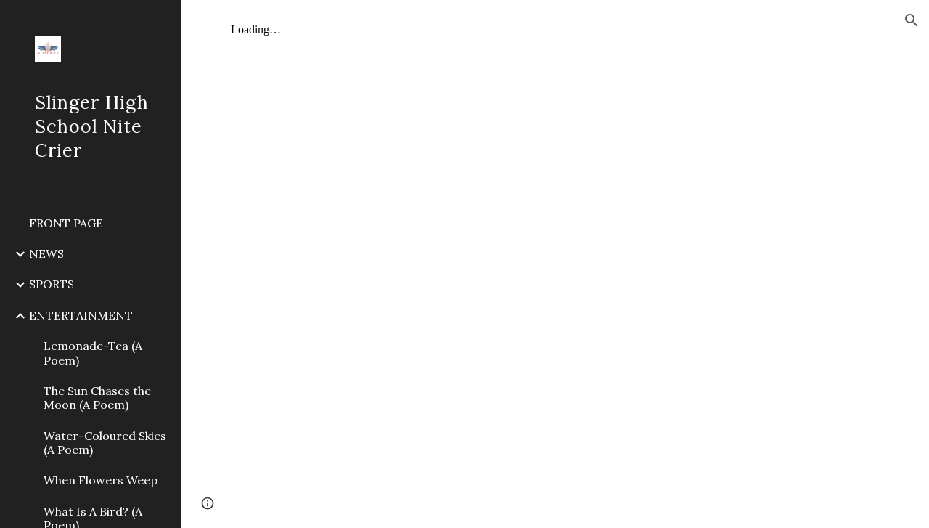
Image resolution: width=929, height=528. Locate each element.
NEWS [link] (46, 253)
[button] (911, 20)
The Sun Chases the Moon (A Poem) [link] (97, 397)
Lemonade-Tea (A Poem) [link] (93, 352)
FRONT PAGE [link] (66, 223)
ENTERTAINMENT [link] (81, 315)
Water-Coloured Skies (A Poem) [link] (105, 443)
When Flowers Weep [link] (100, 480)
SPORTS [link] (51, 284)
